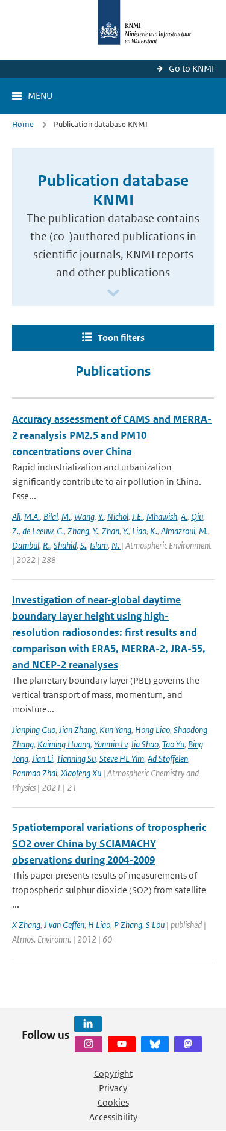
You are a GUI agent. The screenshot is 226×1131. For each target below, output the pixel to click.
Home (23, 124)
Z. (15, 531)
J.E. (137, 516)
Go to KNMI (191, 68)
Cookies (113, 1102)
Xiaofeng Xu (82, 773)
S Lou (155, 924)
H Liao (99, 924)
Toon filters (121, 337)
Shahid (65, 545)
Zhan (110, 531)
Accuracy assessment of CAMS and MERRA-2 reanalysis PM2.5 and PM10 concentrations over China (112, 435)
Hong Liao (152, 729)
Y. (101, 516)
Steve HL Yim (121, 758)
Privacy (113, 1088)
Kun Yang (115, 729)
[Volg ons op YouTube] (121, 1044)
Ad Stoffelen (168, 758)
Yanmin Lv (110, 744)
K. (153, 531)
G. (60, 531)
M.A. (32, 516)
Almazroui (178, 531)
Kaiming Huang (63, 744)
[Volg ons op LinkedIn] (88, 1024)
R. (46, 545)
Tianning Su (76, 758)
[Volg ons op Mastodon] (188, 1044)
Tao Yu (173, 744)
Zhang (78, 531)
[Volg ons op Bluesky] (155, 1044)
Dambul (25, 545)
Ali (16, 516)
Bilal (50, 516)
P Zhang (128, 924)
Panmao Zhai (34, 773)
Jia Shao (145, 744)
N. (116, 545)
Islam (99, 545)
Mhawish (161, 516)
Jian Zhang (77, 729)
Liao (139, 531)
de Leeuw (37, 531)
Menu (40, 95)
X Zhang (26, 924)
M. (66, 516)
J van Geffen (64, 924)
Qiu (197, 516)
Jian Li (42, 758)
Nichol (117, 516)
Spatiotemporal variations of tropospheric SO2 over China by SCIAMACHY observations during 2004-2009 (109, 844)
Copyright (113, 1073)
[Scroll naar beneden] (113, 293)
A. (184, 516)
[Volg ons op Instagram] (88, 1044)
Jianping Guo (33, 729)
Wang (84, 516)
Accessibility (113, 1117)
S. (83, 545)
